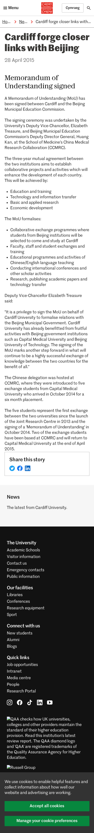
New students (19, 633)
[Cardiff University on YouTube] (49, 702)
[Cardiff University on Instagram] (9, 702)
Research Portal (21, 691)
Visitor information (23, 557)
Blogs (12, 646)
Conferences (18, 602)
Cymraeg (73, 8)
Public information (23, 577)
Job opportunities (22, 665)
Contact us (17, 563)
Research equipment (25, 608)
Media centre (19, 678)
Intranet (14, 671)
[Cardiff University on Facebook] (19, 702)
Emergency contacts (25, 570)
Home (7, 22)
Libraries (15, 595)
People (13, 685)
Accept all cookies (47, 806)
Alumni (13, 640)
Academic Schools (23, 550)
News (24, 22)
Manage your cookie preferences (47, 821)
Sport (12, 615)
